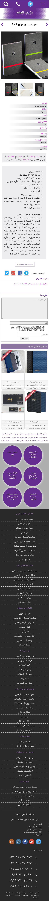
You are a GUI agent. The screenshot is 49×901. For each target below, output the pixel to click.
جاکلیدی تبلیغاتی (24, 588)
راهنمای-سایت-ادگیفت (32, 496)
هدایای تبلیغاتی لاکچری (24, 550)
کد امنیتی (44, 334)
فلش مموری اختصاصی (24, 635)
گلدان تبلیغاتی (24, 804)
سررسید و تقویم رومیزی (25, 264)
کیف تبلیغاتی (24, 678)
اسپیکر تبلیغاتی (24, 644)
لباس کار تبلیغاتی (24, 673)
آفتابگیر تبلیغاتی (25, 775)
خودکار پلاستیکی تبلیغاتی (24, 579)
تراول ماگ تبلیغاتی (24, 770)
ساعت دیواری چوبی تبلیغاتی (24, 786)
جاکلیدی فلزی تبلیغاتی (24, 584)
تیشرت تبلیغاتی (24, 669)
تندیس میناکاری (24, 523)
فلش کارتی (24, 631)
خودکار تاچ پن (24, 613)
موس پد (24, 716)
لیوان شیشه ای (24, 597)
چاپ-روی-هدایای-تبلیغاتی (32, 454)
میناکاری (24, 532)
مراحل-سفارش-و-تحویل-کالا (32, 475)
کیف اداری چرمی (24, 660)
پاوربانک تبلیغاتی (24, 640)
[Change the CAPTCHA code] (12, 327)
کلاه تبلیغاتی (24, 665)
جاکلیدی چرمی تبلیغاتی (24, 575)
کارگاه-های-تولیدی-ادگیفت (12, 475)
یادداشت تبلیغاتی (24, 721)
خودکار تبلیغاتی (24, 712)
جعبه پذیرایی (24, 800)
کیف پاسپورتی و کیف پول (24, 656)
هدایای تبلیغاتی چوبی (24, 795)
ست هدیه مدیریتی (24, 519)
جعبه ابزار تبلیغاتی (24, 761)
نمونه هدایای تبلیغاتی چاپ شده (12, 496)
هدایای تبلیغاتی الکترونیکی (24, 617)
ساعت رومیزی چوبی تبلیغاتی (24, 791)
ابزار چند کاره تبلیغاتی (24, 757)
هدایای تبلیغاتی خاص (24, 622)
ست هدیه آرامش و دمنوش (24, 545)
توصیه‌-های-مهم (12, 453)
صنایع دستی (24, 559)
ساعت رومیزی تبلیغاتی (24, 698)
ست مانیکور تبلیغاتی (24, 746)
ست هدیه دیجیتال (24, 527)
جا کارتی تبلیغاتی (24, 593)
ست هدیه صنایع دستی (24, 541)
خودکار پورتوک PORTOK (24, 703)
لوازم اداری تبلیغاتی (24, 707)
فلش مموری (24, 626)
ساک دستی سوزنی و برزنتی (24, 570)
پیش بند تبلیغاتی (24, 682)
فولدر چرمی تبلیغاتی (24, 730)
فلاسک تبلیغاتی (24, 741)
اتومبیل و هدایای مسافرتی (24, 766)
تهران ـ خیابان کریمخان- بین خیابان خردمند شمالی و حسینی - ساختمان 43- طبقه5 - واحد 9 (22, 895)
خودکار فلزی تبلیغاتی (24, 694)
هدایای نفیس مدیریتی (24, 554)
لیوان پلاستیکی (24, 602)
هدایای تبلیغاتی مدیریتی (24, 536)
